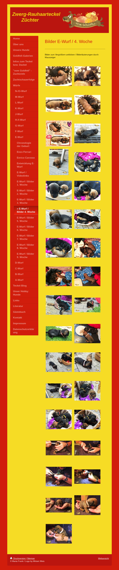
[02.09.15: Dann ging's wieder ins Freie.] (59, 305)
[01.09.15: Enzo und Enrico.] (87, 248)
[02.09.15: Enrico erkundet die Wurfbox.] (87, 276)
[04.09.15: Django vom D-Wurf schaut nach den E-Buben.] (59, 390)
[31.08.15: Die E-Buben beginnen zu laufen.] (87, 133)
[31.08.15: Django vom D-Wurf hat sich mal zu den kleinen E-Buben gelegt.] (87, 162)
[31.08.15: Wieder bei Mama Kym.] (87, 219)
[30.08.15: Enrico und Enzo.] (87, 105)
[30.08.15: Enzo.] (87, 76)
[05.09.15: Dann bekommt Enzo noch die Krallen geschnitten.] (59, 476)
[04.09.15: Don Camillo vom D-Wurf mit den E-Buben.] (87, 391)
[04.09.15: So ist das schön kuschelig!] (87, 419)
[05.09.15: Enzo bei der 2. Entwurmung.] (59, 448)
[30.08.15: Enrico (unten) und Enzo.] (59, 76)
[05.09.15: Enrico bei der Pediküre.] (59, 534)
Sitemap (31, 558)
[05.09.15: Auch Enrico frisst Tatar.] (59, 505)
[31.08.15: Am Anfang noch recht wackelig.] (58, 162)
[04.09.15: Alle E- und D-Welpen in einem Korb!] (59, 419)
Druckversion (19, 558)
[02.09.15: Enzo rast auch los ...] (87, 305)
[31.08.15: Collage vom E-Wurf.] (59, 133)
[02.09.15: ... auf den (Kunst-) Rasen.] (59, 333)
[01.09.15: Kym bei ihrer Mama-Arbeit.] (59, 276)
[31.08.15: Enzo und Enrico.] (59, 190)
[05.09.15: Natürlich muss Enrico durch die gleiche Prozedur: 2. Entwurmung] (87, 476)
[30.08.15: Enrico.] (59, 104)
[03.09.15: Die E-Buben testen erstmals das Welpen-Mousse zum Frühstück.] (87, 333)
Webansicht (103, 558)
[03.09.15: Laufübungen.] (59, 362)
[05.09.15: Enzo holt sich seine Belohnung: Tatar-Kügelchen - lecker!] (87, 448)
